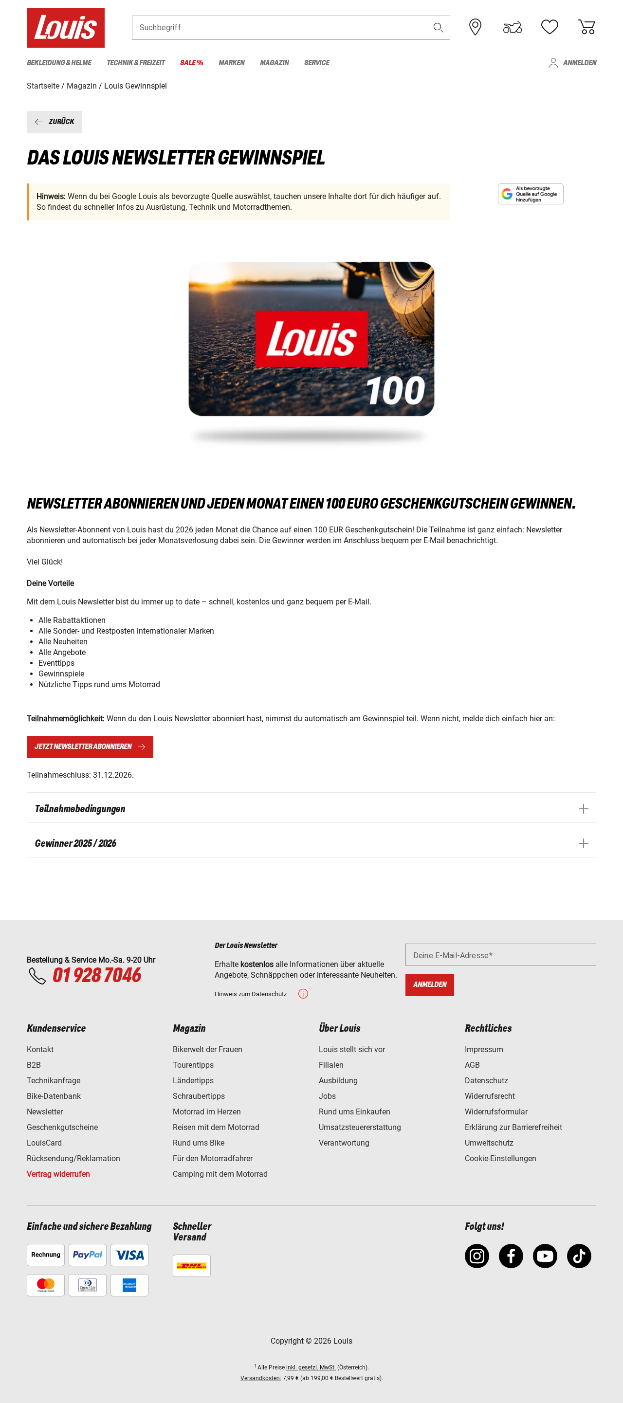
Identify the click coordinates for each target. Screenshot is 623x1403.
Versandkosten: (260, 1378)
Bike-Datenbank (54, 1096)
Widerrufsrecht (490, 1096)
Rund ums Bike (198, 1143)
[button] (438, 27)
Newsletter (45, 1111)
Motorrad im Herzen (207, 1111)
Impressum (484, 1049)
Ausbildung (338, 1080)
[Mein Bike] (512, 27)
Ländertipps (193, 1080)
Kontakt (40, 1049)
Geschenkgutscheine (62, 1127)
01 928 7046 (96, 976)
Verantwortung (344, 1143)
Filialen (331, 1065)
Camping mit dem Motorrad (220, 1174)
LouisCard (44, 1143)
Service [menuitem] (316, 63)
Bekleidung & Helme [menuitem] (59, 63)
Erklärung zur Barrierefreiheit (513, 1127)
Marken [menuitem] (231, 63)
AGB (472, 1065)
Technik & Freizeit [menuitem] (136, 63)
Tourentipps (193, 1065)
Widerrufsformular (496, 1111)
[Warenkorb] (586, 27)
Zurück (61, 122)
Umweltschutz (489, 1143)
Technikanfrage (53, 1080)
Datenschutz (486, 1080)
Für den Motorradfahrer (213, 1158)
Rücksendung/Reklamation (73, 1158)
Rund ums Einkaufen (354, 1111)
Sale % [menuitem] (191, 63)
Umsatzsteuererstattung (360, 1127)
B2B (34, 1065)
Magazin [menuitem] (274, 63)
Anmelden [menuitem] (579, 63)
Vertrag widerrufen (58, 1174)
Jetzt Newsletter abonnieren (83, 747)
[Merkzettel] (549, 27)
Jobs (327, 1096)
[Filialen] (475, 27)
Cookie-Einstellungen (500, 1158)
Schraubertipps (199, 1096)
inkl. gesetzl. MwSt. (311, 1367)
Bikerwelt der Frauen (207, 1049)
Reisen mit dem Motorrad (216, 1127)
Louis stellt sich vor (352, 1049)
